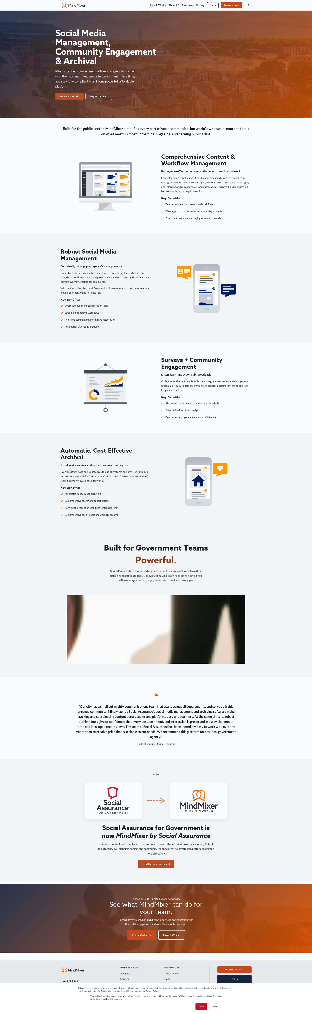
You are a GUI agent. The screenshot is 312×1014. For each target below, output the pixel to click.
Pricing (200, 5)
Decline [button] (215, 1006)
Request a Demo (98, 96)
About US (174, 5)
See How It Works (69, 96)
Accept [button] (201, 1006)
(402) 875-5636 (69, 980)
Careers (124, 978)
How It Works (171, 934)
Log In (213, 5)
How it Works (158, 5)
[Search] (248, 5)
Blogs (167, 978)
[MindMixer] (73, 970)
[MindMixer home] (73, 5)
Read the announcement (156, 863)
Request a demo (231, 5)
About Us (125, 973)
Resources (188, 5)
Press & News (171, 973)
